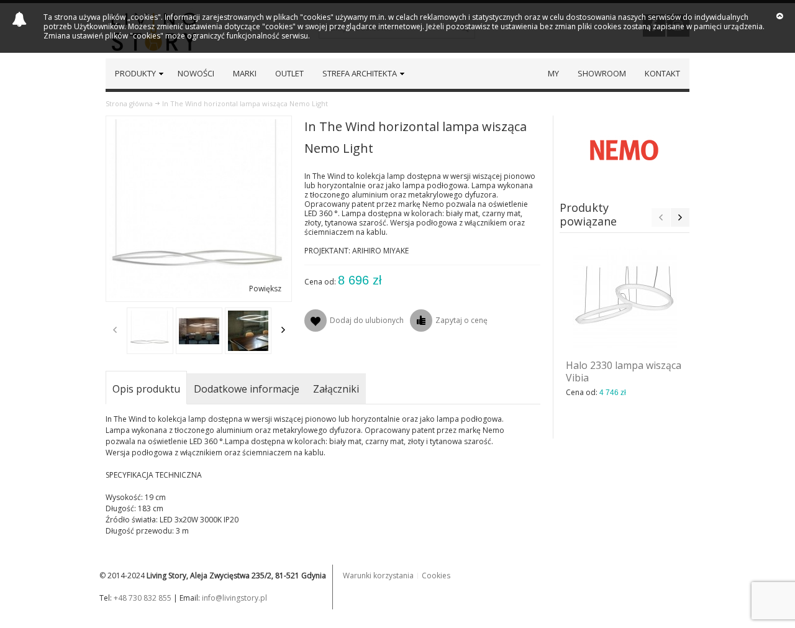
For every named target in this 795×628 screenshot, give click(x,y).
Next (283, 330)
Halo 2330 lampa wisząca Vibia (623, 371)
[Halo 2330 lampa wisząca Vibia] (625, 297)
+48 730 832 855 (142, 598)
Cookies (436, 575)
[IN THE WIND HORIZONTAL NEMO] (150, 330)
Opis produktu (146, 389)
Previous (115, 330)
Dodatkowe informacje (246, 389)
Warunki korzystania (378, 575)
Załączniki (336, 389)
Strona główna (129, 103)
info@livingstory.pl (234, 598)
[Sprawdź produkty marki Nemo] (625, 150)
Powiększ (265, 288)
